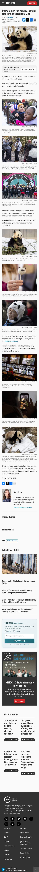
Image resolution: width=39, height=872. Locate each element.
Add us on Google (28, 69)
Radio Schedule (9, 846)
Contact (6, 832)
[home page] (10, 4)
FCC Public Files (25, 857)
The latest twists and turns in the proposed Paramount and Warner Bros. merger (28, 759)
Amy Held (10, 17)
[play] (3, 869)
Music (9, 631)
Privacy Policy (25, 644)
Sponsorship (24, 832)
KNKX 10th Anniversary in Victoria (19, 684)
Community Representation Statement (25, 842)
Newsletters (8, 859)
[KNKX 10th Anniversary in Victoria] (19, 665)
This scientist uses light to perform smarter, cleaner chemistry (10, 727)
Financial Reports (26, 837)
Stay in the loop (19, 641)
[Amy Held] (6, 495)
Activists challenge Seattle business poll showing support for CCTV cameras (17, 610)
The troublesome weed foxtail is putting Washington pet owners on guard (17, 591)
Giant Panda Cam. (11, 341)
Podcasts (7, 855)
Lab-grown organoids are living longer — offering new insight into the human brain (28, 727)
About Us (7, 828)
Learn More (19, 701)
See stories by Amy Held (23, 507)
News (18, 631)
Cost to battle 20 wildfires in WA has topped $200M (18, 582)
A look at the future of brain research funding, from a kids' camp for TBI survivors (11, 758)
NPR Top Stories (12, 540)
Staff (6, 837)
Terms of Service (26, 848)
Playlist (6, 850)
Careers (23, 828)
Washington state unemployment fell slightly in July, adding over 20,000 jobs (19, 601)
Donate (32, 3)
